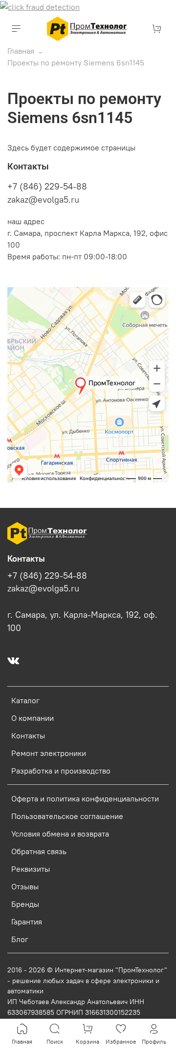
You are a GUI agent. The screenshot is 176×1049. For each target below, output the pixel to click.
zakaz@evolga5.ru (43, 199)
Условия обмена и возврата (60, 834)
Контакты (28, 735)
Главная (20, 51)
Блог (19, 939)
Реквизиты (30, 869)
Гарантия (26, 921)
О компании (32, 718)
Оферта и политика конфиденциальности (85, 798)
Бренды (25, 904)
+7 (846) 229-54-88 (47, 186)
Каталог (25, 700)
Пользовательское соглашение (67, 816)
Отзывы (25, 886)
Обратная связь (38, 851)
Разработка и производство (60, 771)
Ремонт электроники (48, 753)
